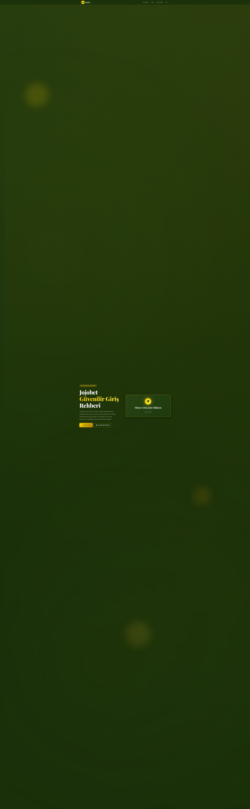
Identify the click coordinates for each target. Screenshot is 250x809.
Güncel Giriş (159, 2)
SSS (166, 2)
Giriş (152, 2)
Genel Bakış (145, 2)
